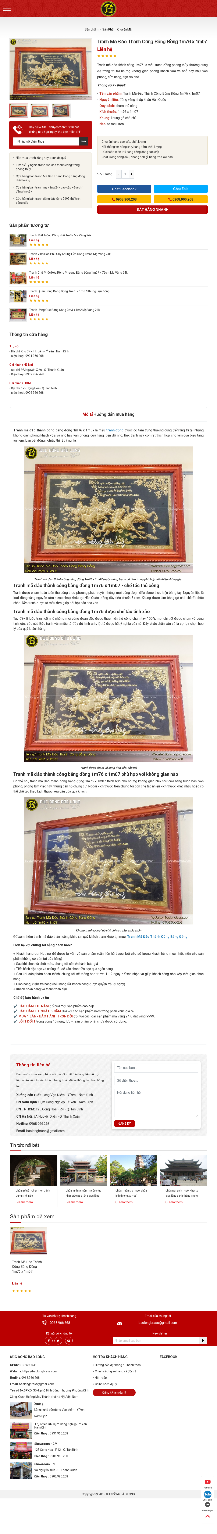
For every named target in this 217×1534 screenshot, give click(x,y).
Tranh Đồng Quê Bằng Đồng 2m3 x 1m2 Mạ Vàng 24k (64, 310)
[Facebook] (49, 1340)
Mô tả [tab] (87, 414)
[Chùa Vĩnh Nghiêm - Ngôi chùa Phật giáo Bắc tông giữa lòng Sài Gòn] (83, 1170)
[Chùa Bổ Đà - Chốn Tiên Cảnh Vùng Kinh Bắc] (33, 1170)
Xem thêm (26, 1202)
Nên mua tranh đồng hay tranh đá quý (41, 157)
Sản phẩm (92, 29)
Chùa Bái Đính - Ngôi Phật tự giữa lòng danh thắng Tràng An (182, 1195)
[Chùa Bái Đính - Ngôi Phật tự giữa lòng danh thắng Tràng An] (183, 1170)
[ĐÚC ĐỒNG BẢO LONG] (108, 9)
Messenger (207, 1510)
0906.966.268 (59, 1456)
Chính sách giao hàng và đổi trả (115, 1371)
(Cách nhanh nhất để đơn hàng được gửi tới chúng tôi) (152, 211)
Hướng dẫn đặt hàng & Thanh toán (118, 1365)
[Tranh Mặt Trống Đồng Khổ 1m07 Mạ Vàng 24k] (18, 240)
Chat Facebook (124, 189)
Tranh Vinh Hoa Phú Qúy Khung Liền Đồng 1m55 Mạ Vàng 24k (70, 254)
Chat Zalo (181, 189)
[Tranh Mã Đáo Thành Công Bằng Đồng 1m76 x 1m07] (28, 1241)
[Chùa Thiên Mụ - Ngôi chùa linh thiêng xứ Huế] (133, 1170)
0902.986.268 (59, 1476)
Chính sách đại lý (106, 1384)
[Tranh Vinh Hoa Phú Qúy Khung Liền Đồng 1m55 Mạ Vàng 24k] (18, 259)
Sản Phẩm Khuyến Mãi (117, 29)
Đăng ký (124, 1123)
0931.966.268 (59, 1433)
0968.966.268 (39, 1124)
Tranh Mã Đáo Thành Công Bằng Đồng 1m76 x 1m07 (27, 1266)
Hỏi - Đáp (101, 1377)
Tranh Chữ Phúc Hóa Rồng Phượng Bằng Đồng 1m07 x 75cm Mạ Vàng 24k (78, 272)
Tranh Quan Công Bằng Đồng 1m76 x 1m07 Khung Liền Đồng (69, 291)
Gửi (83, 141)
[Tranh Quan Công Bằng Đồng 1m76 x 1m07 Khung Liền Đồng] (18, 296)
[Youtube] (68, 1340)
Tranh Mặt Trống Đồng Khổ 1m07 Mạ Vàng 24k (60, 235)
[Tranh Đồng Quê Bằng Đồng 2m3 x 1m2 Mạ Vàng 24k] (18, 315)
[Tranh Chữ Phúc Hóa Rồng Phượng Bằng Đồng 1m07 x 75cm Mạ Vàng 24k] (18, 278)
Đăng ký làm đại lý (114, 1392)
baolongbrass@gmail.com (45, 1131)
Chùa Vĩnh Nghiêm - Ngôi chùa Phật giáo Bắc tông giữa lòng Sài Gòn (83, 1195)
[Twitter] (58, 1340)
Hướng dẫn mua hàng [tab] (114, 414)
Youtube (207, 1488)
